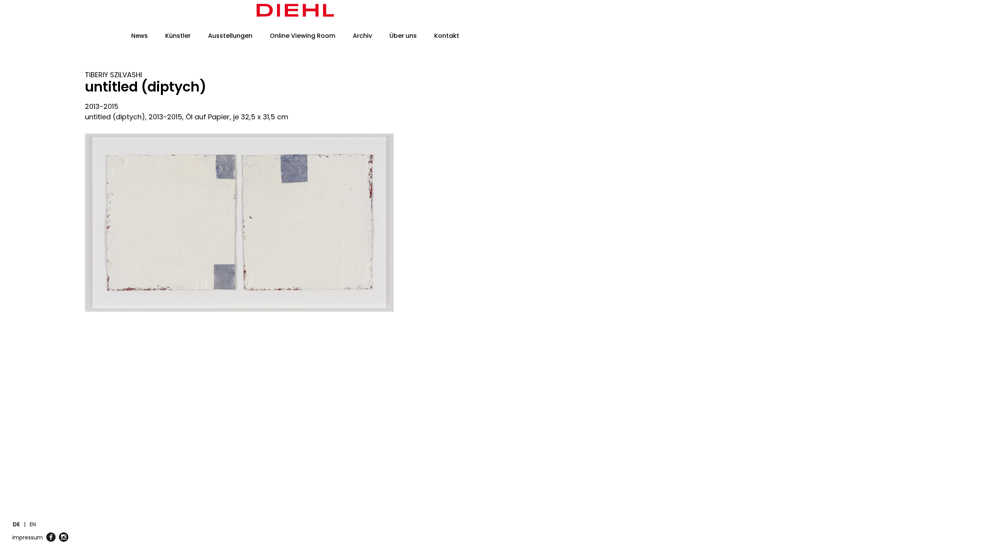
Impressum (27, 537)
